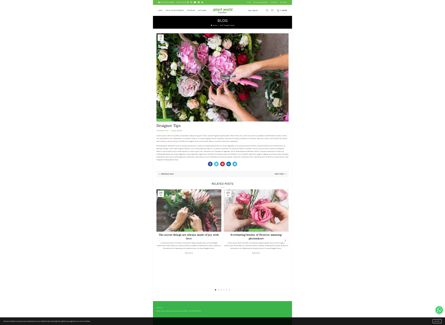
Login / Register (253, 10)
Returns (159, 308)
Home (215, 25)
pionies (179, 130)
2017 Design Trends (227, 25)
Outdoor (274, 2)
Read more (189, 253)
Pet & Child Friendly (260, 2)
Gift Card (283, 2)
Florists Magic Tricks (256, 230)
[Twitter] (216, 164)
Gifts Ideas (188, 230)
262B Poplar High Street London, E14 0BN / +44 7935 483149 (178, 311)
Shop (249, 2)
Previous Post (167, 174)
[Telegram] (234, 164)
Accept (437, 321)
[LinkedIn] (228, 164)
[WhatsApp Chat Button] (439, 309)
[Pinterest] (222, 164)
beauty (173, 130)
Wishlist (272, 10)
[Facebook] (210, 164)
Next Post (279, 174)
